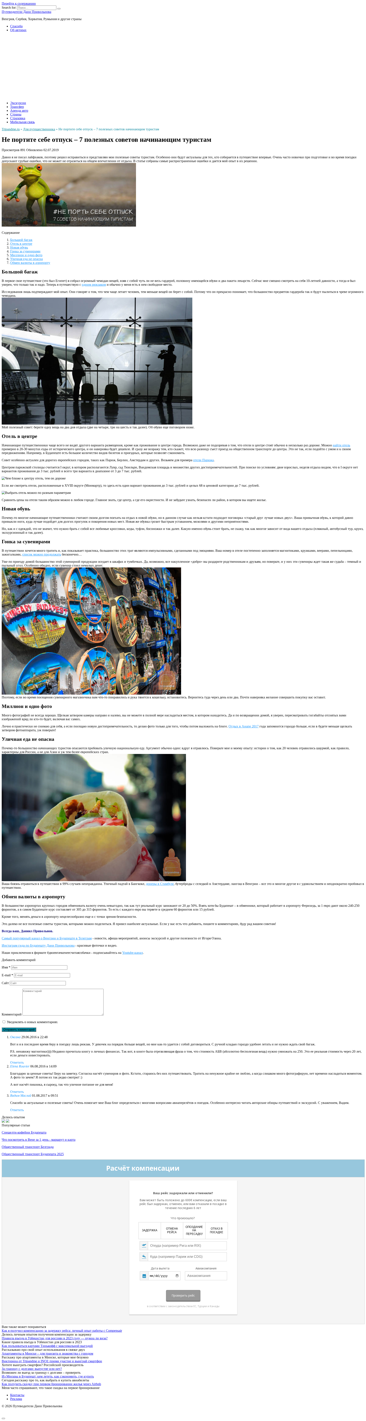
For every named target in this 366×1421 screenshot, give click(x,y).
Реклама (16, 1399)
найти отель (341, 445)
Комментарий (12, 1014)
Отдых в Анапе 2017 (244, 726)
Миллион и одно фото (26, 255)
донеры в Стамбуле (160, 884)
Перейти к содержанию (19, 3)
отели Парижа (203, 460)
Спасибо (16, 26)
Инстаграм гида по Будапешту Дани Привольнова (38, 945)
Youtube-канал (132, 952)
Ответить (17, 1062)
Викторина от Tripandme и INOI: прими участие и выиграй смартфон (52, 1361)
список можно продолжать (41, 554)
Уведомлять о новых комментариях (32, 1022)
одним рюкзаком (94, 284)
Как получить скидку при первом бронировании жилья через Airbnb (51, 1384)
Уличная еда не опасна (26, 259)
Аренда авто (19, 110)
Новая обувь (19, 247)
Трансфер (17, 107)
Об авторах (18, 30)
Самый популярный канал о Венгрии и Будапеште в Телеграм (47, 938)
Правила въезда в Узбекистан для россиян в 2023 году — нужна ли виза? (55, 1338)
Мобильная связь (22, 122)
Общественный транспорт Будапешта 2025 (33, 1154)
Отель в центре (21, 243)
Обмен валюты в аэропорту (30, 263)
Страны (15, 114)
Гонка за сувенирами (25, 251)
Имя (6, 967)
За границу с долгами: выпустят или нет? (32, 1369)
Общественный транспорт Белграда (28, 1147)
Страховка (17, 118)
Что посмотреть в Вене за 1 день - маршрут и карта (38, 1139)
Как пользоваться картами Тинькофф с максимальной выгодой (47, 1346)
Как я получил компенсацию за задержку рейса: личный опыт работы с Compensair (62, 1330)
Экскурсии (18, 103)
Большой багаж (21, 240)
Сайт (5, 983)
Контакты (17, 1395)
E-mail (7, 975)
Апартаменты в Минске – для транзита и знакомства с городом (47, 1353)
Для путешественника (39, 129)
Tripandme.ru (11, 129)
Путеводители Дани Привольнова (26, 12)
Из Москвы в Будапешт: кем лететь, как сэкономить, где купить (48, 1376)
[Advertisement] (183, 65)
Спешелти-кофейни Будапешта (24, 1132)
